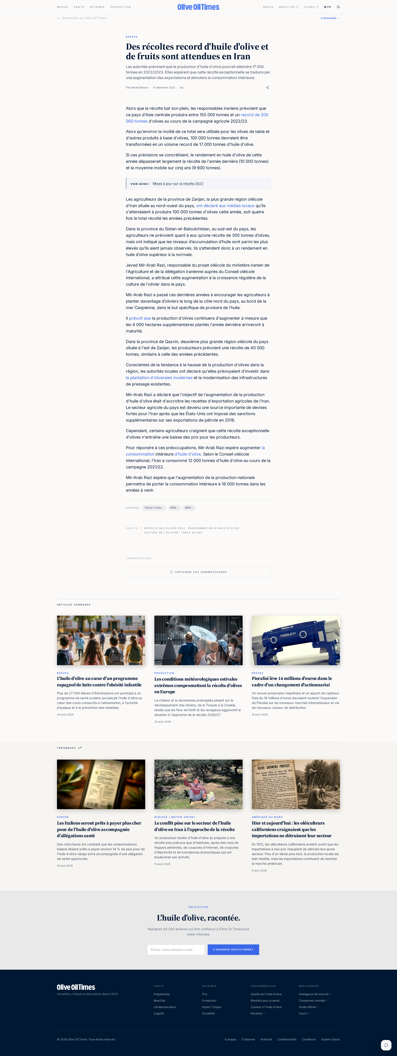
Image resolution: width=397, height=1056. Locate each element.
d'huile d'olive (188, 454)
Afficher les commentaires (201, 572)
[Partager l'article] (267, 87)
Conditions (309, 1039)
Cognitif (159, 1013)
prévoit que (140, 318)
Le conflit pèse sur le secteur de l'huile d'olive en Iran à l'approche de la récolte (194, 826)
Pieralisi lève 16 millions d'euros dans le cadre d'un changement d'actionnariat (292, 681)
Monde (62, 7)
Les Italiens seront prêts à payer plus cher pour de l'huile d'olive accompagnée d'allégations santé (99, 829)
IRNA (173, 507)
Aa (181, 87)
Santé (79, 7)
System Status (330, 1039)
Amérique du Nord (267, 817)
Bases (268, 7)
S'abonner (248, 1039)
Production (121, 7)
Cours (309, 7)
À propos (230, 1039)
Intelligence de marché (314, 994)
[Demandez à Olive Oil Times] (386, 1045)
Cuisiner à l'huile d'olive (266, 1007)
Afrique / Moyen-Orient (175, 817)
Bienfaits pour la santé (265, 1000)
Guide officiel (307, 1007)
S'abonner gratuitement (233, 949)
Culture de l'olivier (161, 532)
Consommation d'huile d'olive (213, 528)
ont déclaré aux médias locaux (225, 205)
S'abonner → (330, 18)
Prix (204, 994)
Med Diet (159, 1000)
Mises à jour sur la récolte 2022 (178, 184)
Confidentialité (287, 1039)
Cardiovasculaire (165, 1007)
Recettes (287, 7)
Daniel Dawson (139, 87)
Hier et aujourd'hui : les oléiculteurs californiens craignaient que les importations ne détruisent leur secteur (292, 829)
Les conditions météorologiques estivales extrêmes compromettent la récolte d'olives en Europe (198, 685)
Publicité (266, 1039)
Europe (63, 817)
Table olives (192, 532)
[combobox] (188, 18)
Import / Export (211, 1007)
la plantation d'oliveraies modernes (159, 377)
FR (329, 7)
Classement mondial (312, 1000)
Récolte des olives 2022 (164, 528)
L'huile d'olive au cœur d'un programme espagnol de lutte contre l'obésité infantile (99, 681)
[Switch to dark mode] (338, 6)
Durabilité (208, 1013)
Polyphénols (162, 994)
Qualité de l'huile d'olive (266, 994)
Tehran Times (153, 507)
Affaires (97, 7)
